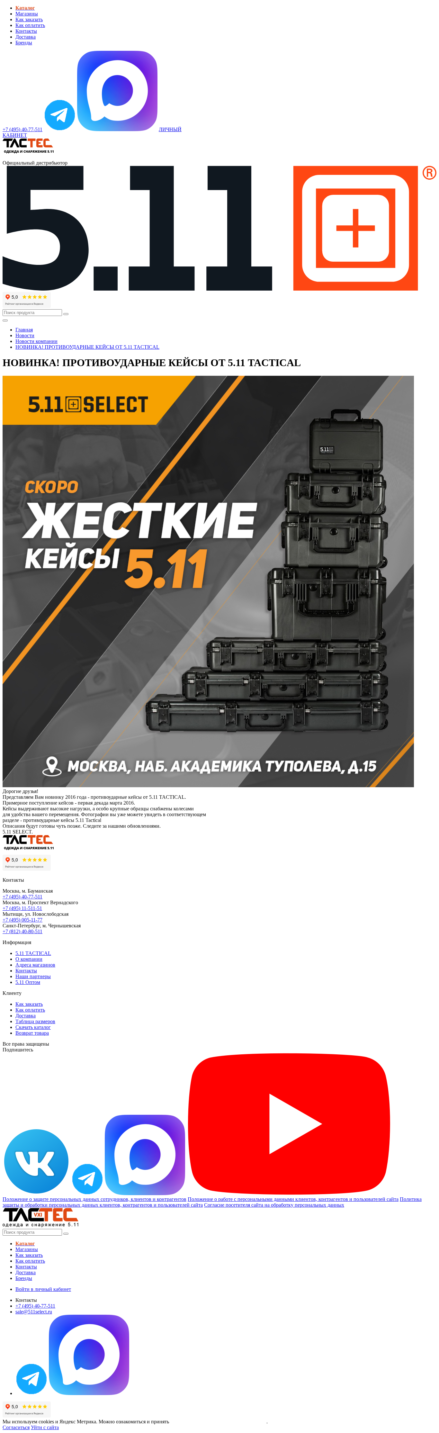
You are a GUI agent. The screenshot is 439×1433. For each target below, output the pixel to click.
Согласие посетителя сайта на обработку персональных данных (274, 1205)
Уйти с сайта (45, 1427)
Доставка (25, 37)
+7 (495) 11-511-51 (22, 908)
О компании (28, 959)
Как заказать (29, 19)
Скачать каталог (33, 1027)
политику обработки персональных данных (218, 1421)
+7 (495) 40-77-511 (22, 896)
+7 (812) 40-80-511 (22, 931)
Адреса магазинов (35, 965)
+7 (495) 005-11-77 (22, 920)
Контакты (26, 31)
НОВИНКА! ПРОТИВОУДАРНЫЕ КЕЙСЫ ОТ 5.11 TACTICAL (87, 347)
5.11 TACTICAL (33, 953)
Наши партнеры (33, 976)
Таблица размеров (35, 1021)
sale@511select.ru (33, 1311)
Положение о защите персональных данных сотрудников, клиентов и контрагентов (94, 1199)
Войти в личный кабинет (43, 1289)
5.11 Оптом (27, 982)
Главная (24, 329)
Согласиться (16, 1427)
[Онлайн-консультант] (60, 129)
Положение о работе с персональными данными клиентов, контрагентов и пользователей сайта (293, 1199)
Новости (24, 335)
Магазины (26, 13)
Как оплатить (30, 25)
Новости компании (36, 341)
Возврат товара (32, 1033)
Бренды (23, 42)
